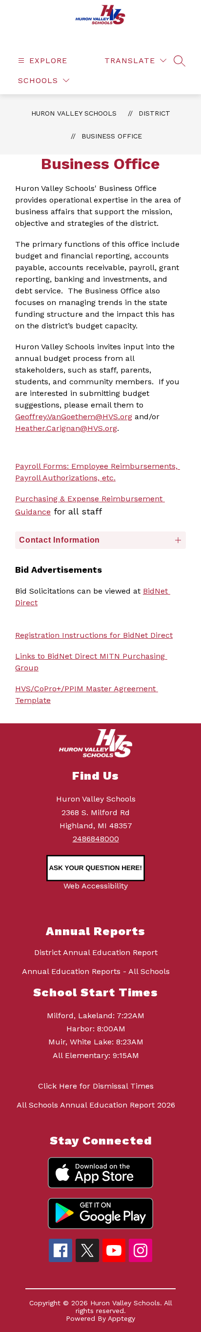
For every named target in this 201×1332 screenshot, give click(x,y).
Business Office (111, 136)
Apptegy (121, 1318)
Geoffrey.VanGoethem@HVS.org (73, 416)
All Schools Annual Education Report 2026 (96, 1105)
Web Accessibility (95, 885)
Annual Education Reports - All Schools (96, 971)
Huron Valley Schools (74, 113)
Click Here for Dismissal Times (96, 1086)
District (154, 113)
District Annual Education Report (96, 952)
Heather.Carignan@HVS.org (66, 428)
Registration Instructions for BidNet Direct (94, 635)
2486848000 (96, 838)
